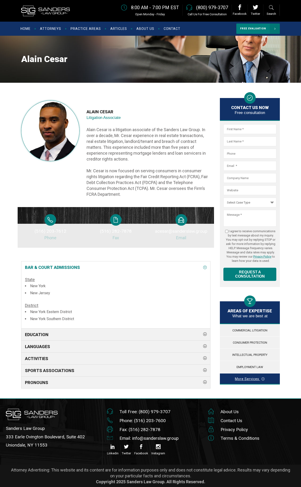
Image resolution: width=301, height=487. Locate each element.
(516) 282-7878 (116, 231)
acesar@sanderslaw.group (181, 231)
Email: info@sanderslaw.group (149, 438)
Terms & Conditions (240, 438)
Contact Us (231, 420)
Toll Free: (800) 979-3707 (144, 411)
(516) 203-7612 (50, 231)
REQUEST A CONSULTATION (250, 274)
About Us (230, 411)
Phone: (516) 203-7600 (142, 420)
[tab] (115, 267)
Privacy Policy (262, 256)
